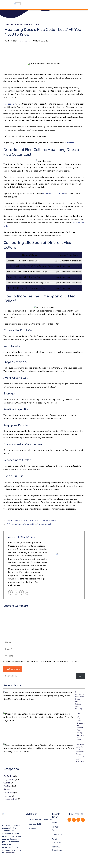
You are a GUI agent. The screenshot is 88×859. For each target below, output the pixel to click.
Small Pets (8, 792)
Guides (24, 24)
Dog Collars (12, 24)
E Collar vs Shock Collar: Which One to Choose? (29, 524)
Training (7, 796)
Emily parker (24, 41)
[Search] (80, 676)
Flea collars (8, 104)
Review (6, 789)
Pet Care (34, 24)
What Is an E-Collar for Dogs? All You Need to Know (31, 520)
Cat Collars (8, 776)
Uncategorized (10, 799)
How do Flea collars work (54, 193)
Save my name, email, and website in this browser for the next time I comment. (42, 661)
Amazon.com (9, 853)
